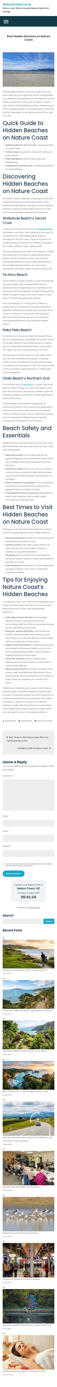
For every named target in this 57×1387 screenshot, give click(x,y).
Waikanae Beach (44, 229)
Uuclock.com (34, 907)
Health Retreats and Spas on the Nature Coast (24, 1371)
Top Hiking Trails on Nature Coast (32, 748)
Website (6, 846)
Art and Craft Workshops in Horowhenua (21, 1187)
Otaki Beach (27, 384)
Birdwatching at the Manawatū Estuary (20, 1233)
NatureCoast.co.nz (17, 4)
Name (6, 816)
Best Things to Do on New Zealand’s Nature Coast (25, 1091)
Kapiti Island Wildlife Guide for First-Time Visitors (25, 1051)
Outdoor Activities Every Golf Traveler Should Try (25, 970)
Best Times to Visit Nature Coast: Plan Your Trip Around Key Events (28, 739)
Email (6, 831)
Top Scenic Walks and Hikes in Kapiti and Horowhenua (27, 1010)
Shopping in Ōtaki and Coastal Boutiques (21, 1279)
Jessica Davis (10, 721)
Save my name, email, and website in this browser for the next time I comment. (29, 865)
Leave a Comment (43, 721)
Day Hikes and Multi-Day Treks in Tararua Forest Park (27, 1325)
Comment (8, 776)
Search (8, 915)
